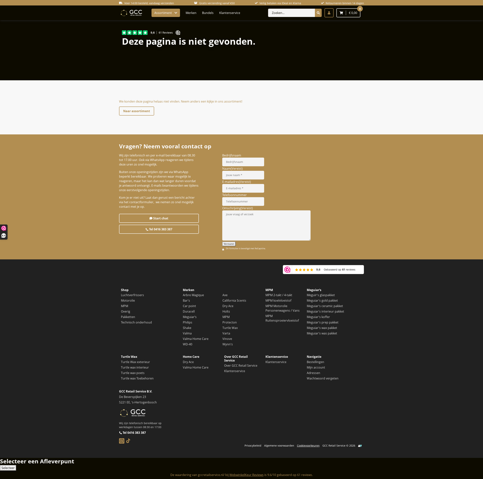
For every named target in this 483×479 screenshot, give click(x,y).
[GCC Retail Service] (131, 13)
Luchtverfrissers (132, 295)
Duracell (189, 311)
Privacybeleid (253, 445)
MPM (124, 306)
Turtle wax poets (133, 373)
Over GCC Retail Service (240, 365)
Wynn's (227, 344)
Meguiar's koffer (318, 317)
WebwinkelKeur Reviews (246, 475)
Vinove (227, 339)
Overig (125, 311)
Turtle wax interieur (135, 367)
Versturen (229, 243)
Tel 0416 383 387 (160, 229)
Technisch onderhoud (136, 322)
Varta (226, 333)
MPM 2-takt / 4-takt (278, 295)
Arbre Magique (193, 295)
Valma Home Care (195, 339)
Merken (191, 13)
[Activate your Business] (360, 445)
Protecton (229, 322)
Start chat (160, 218)
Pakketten (128, 317)
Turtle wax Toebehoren (137, 378)
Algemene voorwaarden (279, 445)
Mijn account (316, 367)
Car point (189, 306)
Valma (187, 333)
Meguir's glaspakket (321, 295)
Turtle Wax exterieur (135, 362)
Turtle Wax (230, 328)
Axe (225, 295)
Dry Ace (227, 306)
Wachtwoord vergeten (322, 378)
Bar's (186, 300)
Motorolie (128, 300)
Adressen (313, 373)
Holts (226, 311)
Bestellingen (315, 362)
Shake (187, 328)
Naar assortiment (136, 111)
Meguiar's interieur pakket (325, 311)
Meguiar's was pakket (322, 333)
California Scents (234, 300)
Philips (187, 322)
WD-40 (187, 344)
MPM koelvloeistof (278, 300)
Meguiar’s (190, 317)
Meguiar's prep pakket (322, 322)
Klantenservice (229, 13)
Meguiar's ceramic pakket (325, 306)
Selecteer (8, 468)
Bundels (208, 13)
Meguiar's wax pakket (322, 328)
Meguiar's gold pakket (322, 300)
